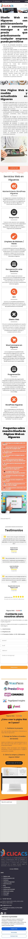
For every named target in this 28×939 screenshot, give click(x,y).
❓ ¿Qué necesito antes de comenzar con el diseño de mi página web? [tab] (13, 447)
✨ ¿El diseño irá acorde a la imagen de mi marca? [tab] (13, 476)
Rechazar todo (14, 936)
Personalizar (14, 932)
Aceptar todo (14, 928)
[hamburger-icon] (25, 5)
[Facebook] (2, 913)
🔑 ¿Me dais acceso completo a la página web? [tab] (12, 480)
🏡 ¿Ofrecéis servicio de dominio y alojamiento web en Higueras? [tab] (13, 468)
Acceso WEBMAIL (14, 869)
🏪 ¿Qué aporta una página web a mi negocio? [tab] (13, 443)
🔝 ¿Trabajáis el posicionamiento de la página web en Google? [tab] (13, 484)
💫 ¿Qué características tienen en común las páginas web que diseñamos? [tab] (14, 460)
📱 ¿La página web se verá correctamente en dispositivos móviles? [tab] (13, 472)
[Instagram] (5, 913)
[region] (14, 927)
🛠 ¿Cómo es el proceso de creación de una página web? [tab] (14, 451)
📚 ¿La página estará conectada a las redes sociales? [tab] (14, 488)
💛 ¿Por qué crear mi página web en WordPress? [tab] (13, 455)
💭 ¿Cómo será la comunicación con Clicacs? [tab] (13, 464)
